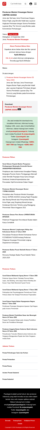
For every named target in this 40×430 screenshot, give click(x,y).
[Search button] (25, 4)
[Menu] (35, 4)
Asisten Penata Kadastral (10, 373)
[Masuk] (30, 3)
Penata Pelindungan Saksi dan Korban (15, 353)
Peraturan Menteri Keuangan (17, 39)
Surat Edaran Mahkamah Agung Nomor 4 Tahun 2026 (19, 275)
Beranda (7, 420)
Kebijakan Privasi (29, 420)
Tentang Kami (17, 420)
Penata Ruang (7, 366)
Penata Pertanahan (8, 359)
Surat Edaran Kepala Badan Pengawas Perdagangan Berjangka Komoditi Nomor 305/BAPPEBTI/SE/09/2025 (17, 166)
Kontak (20, 423)
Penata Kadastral (8, 379)
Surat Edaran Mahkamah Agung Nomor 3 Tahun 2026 (19, 289)
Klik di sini (9, 58)
